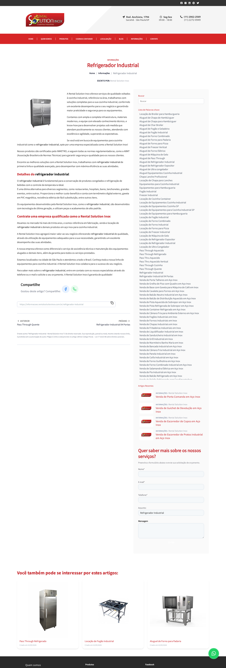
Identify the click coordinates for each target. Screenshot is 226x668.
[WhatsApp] (74, 289)
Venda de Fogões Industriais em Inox (158, 316)
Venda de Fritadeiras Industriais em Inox (160, 327)
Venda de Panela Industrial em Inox (157, 353)
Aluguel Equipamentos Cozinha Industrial (160, 172)
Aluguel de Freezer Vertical (153, 147)
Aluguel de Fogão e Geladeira (154, 128)
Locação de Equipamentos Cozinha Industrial (162, 202)
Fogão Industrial (147, 191)
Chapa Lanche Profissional (153, 176)
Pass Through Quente (150, 268)
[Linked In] (189, 3)
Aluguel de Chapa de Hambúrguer (156, 117)
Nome (141, 469)
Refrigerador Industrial (151, 272)
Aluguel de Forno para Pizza (153, 143)
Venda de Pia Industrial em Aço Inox (157, 372)
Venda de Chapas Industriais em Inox (158, 324)
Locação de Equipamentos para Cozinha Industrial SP (166, 209)
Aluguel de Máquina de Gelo (153, 154)
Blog (121, 39)
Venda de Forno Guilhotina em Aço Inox (159, 361)
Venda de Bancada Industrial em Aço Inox (160, 346)
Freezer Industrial (148, 195)
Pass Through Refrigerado (152, 254)
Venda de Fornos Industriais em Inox (158, 320)
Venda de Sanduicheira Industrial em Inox (160, 335)
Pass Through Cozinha (151, 265)
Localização (105, 39)
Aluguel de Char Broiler (151, 124)
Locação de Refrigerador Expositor (157, 239)
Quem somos (46, 39)
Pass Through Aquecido (151, 250)
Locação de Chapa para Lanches (155, 180)
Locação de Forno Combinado (154, 220)
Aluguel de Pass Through (152, 158)
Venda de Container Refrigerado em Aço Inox (162, 309)
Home (30, 39)
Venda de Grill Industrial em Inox (156, 338)
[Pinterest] (193, 3)
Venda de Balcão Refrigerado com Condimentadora (165, 379)
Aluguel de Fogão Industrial (153, 132)
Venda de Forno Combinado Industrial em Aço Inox (165, 364)
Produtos (63, 39)
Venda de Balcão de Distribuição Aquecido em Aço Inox (167, 298)
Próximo (123, 321)
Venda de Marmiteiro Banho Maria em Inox (161, 342)
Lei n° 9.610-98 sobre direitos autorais (109, 337)
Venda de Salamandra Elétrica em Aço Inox (161, 368)
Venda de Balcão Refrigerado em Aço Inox (160, 375)
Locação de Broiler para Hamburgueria (159, 113)
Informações (137, 39)
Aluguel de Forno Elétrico (152, 150)
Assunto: (142, 507)
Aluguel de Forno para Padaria (155, 139)
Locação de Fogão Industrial (154, 217)
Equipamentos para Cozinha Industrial (159, 184)
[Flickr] (185, 3)
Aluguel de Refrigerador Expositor (156, 165)
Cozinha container (84, 39)
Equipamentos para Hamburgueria (157, 187)
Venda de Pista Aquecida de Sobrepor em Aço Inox (165, 302)
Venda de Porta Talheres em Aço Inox (158, 279)
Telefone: (142, 495)
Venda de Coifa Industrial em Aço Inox (158, 357)
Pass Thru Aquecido (149, 257)
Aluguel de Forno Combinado (154, 136)
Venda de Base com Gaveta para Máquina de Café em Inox (168, 287)
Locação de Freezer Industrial (154, 231)
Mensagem (143, 521)
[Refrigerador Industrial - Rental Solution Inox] (45, 20)
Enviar (171, 542)
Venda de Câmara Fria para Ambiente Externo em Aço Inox (169, 313)
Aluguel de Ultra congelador (153, 169)
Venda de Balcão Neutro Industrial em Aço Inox (163, 294)
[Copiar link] (112, 303)
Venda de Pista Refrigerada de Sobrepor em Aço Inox (166, 305)
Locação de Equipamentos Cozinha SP (159, 206)
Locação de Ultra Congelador (154, 246)
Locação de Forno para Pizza (154, 228)
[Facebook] (181, 3)
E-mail (141, 482)
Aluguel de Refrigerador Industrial (156, 161)
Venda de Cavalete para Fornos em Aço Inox (161, 290)
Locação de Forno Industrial (153, 224)
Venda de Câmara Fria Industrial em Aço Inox (162, 350)
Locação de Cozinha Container (155, 198)
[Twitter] (198, 3)
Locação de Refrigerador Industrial (157, 243)
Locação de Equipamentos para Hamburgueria (163, 213)
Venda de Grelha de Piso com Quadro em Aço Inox (165, 283)
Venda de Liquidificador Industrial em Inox (161, 331)
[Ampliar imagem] (40, 113)
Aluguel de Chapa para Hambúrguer (157, 121)
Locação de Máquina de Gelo (154, 235)
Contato (154, 39)
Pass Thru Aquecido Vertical (153, 261)
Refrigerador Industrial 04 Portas (156, 276)
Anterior (25, 321)
